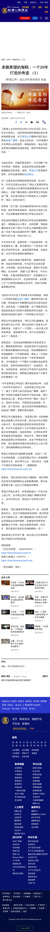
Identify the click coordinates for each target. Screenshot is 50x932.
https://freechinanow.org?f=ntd (16, 560)
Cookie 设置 (25, 928)
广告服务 (26, 897)
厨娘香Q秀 (17, 864)
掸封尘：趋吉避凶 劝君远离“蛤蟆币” (17, 600)
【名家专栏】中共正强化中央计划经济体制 (41, 585)
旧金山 (10, 705)
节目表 (16, 723)
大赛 (25, 2)
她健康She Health (38, 814)
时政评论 (16, 60)
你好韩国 (16, 848)
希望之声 (26, 136)
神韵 (19, 2)
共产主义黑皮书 (34, 870)
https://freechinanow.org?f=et (16, 469)
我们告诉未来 (33, 841)
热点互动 (36, 771)
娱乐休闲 (17, 837)
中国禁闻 (18, 774)
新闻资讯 (24, 719)
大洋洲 (36, 701)
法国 (4, 705)
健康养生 (36, 807)
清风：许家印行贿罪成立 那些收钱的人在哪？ (41, 600)
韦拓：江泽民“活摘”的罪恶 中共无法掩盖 (41, 614)
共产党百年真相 (34, 848)
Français (6, 709)
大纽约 (14, 701)
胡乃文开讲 (35, 817)
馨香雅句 (17, 821)
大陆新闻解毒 (38, 800)
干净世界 (41, 905)
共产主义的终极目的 (36, 851)
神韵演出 (15, 756)
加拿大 (21, 701)
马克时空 (36, 797)
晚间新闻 (18, 778)
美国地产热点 (19, 833)
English (36, 705)
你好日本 (16, 844)
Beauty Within (18, 857)
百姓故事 (31, 873)
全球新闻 (18, 768)
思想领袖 (36, 781)
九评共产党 (32, 857)
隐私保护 (37, 893)
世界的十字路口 (39, 794)
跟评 (45, 676)
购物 (32, 728)
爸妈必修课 (18, 827)
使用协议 (6, 897)
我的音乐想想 (18, 873)
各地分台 (33, 2)
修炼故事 (31, 880)
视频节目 (37, 719)
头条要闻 (15, 750)
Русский (15, 709)
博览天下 (25, 753)
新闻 (14, 737)
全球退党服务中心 (20, 908)
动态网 (41, 908)
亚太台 (18, 705)
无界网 (5, 911)
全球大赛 (25, 756)
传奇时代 (31, 844)
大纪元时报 (30, 905)
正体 (41, 2)
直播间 (26, 723)
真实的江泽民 (33, 860)
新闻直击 (18, 781)
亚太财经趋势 (20, 797)
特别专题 (32, 837)
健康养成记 (35, 821)
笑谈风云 (17, 814)
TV (35, 18)
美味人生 (16, 854)
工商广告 (31, 883)
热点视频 (25, 750)
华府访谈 (18, 787)
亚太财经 (18, 800)
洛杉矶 (29, 701)
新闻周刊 (18, 784)
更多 (25, 911)
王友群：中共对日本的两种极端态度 (17, 585)
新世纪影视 (15, 911)
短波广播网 (11, 140)
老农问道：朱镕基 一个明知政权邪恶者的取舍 (17, 629)
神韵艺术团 (17, 905)
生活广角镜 (17, 841)
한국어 (32, 709)
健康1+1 (34, 811)
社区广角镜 (19, 794)
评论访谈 (37, 764)
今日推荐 (15, 753)
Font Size (37, 122)
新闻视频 (19, 764)
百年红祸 (31, 864)
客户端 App (7, 900)
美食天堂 (16, 851)
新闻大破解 (37, 784)
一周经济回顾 (20, 791)
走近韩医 (34, 827)
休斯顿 (43, 701)
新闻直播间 (25, 18)
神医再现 (34, 824)
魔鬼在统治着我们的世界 (38, 854)
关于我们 (17, 893)
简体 (46, 2)
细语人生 (36, 803)
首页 (3, 60)
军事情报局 (37, 787)
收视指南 (27, 893)
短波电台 (29, 174)
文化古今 (17, 830)
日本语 (24, 709)
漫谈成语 (17, 824)
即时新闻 (35, 750)
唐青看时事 (37, 791)
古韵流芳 (17, 817)
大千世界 (16, 860)
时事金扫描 (37, 774)
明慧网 (33, 908)
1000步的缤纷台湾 (19, 868)
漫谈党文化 (32, 877)
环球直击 (18, 771)
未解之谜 (17, 811)
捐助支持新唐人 (20, 728)
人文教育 (18, 807)
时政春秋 (36, 778)
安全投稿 (16, 897)
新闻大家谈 (37, 768)
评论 (9, 60)
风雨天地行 (32, 867)
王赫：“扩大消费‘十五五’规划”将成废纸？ (17, 643)
